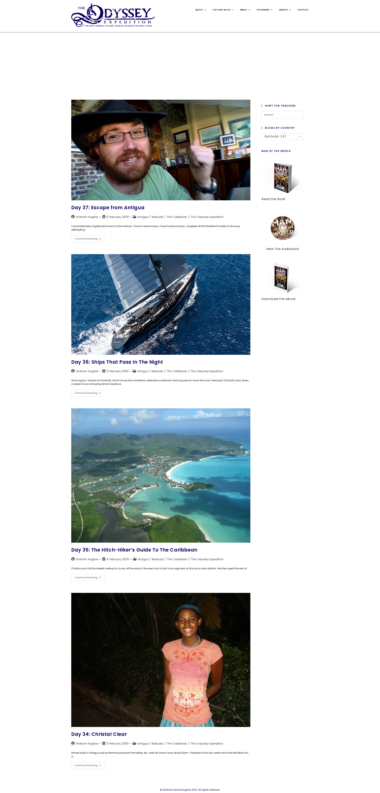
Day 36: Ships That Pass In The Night (117, 362)
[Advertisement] (190, 62)
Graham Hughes (87, 217)
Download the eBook (278, 299)
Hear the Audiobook (282, 249)
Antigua (143, 217)
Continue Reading (89, 239)
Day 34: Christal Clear (99, 734)
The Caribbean (177, 217)
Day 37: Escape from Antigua (107, 207)
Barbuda (157, 217)
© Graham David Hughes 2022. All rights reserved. (190, 789)
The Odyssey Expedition (207, 217)
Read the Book (273, 199)
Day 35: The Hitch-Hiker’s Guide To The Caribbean (134, 550)
